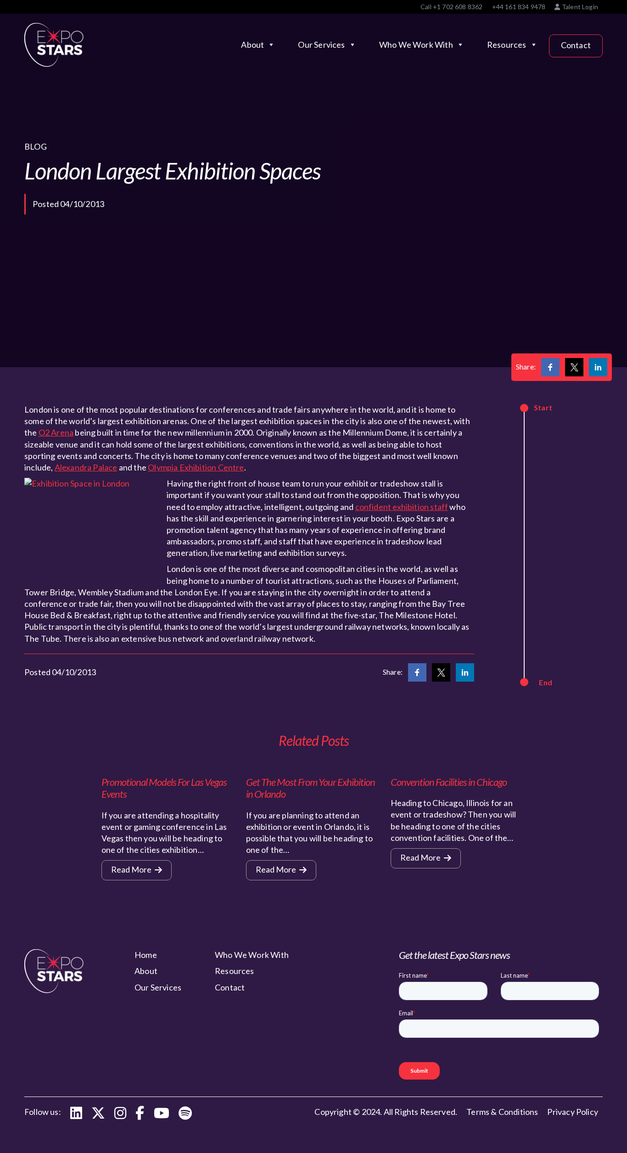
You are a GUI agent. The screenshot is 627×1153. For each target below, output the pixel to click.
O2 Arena (56, 432)
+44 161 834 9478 (519, 7)
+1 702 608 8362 (458, 7)
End (545, 682)
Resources (506, 44)
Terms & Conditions (502, 1112)
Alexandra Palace (86, 467)
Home (145, 955)
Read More (132, 869)
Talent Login (579, 7)
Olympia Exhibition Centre (196, 467)
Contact (576, 45)
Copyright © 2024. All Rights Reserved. (385, 1112)
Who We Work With (416, 44)
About (252, 44)
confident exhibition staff (401, 507)
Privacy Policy (572, 1112)
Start (543, 407)
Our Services (321, 44)
